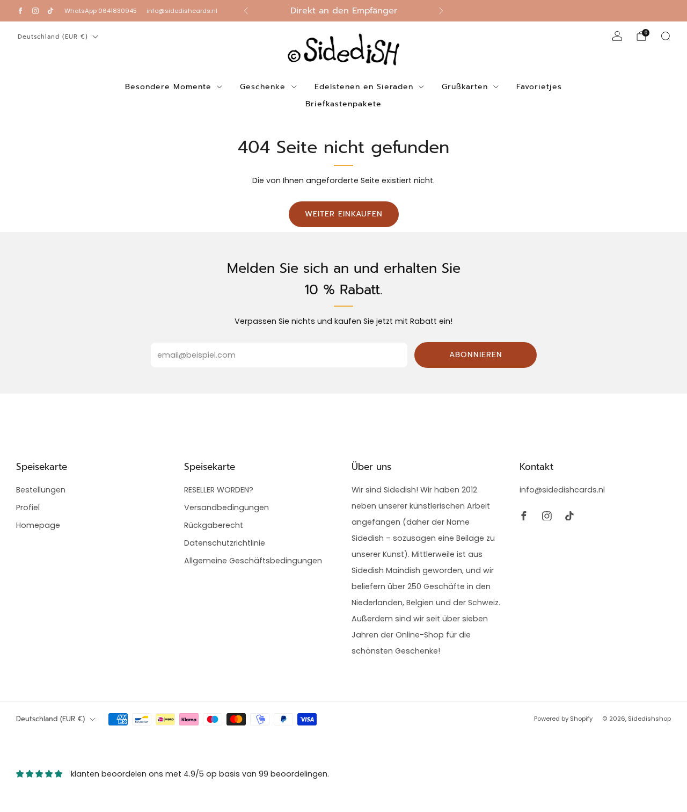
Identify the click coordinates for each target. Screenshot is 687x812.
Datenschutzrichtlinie (224, 543)
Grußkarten (465, 86)
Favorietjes (539, 86)
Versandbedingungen (226, 507)
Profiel (28, 507)
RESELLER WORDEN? (218, 489)
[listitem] (344, 10)
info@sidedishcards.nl (182, 10)
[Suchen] (665, 36)
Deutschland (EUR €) (53, 36)
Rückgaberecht (213, 525)
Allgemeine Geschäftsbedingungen (253, 560)
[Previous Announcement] (246, 11)
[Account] (617, 36)
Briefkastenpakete (343, 104)
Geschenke (263, 86)
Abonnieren (475, 354)
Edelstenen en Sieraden (364, 86)
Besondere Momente (168, 86)
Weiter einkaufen (344, 214)
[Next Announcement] (441, 11)
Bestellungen (40, 489)
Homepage (38, 525)
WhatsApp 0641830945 (100, 10)
